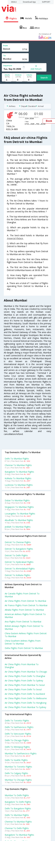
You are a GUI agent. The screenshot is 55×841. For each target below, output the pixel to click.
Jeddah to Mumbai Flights (18, 526)
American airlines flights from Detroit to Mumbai (25, 616)
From (5, 45)
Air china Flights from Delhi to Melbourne (26, 698)
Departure (7, 65)
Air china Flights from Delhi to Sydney (24, 680)
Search (44, 77)
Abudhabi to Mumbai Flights (19, 520)
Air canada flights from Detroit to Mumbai (22, 595)
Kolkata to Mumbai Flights (18, 478)
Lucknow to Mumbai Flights (19, 484)
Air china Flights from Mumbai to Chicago (26, 671)
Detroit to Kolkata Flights (17, 575)
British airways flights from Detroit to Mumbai (24, 627)
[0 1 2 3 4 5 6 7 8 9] (18, 80)
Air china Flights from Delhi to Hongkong (25, 702)
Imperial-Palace (15, 238)
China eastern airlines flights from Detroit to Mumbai (26, 635)
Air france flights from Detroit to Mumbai (26, 605)
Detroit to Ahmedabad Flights (20, 568)
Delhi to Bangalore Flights (18, 808)
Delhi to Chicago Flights (17, 740)
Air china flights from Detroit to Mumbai (25, 600)
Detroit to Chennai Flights (18, 542)
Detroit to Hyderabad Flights (19, 562)
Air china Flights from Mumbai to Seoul (25, 685)
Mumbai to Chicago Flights (18, 779)
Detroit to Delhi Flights (16, 555)
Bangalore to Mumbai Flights (19, 471)
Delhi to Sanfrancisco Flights (19, 727)
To (4, 55)
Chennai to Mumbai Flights (18, 465)
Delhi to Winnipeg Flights (17, 746)
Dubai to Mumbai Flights (17, 500)
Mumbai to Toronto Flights (18, 766)
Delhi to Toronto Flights (17, 720)
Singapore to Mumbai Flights (19, 507)
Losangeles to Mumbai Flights (20, 513)
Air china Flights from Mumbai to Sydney (25, 707)
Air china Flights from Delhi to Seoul (23, 689)
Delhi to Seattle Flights (16, 760)
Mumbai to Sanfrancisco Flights (21, 753)
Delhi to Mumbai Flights (17, 458)
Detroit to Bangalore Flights (19, 548)
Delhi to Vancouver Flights (18, 733)
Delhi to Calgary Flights (16, 773)
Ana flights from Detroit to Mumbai (23, 621)
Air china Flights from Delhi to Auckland (25, 693)
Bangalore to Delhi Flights (18, 801)
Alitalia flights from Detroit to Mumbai (24, 609)
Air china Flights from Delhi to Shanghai (25, 676)
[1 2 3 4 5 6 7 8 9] (7, 80)
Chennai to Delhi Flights (17, 828)
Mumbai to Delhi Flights (17, 795)
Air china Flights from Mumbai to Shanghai (21, 666)
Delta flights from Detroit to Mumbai (24, 648)
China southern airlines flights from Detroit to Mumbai (22, 642)
